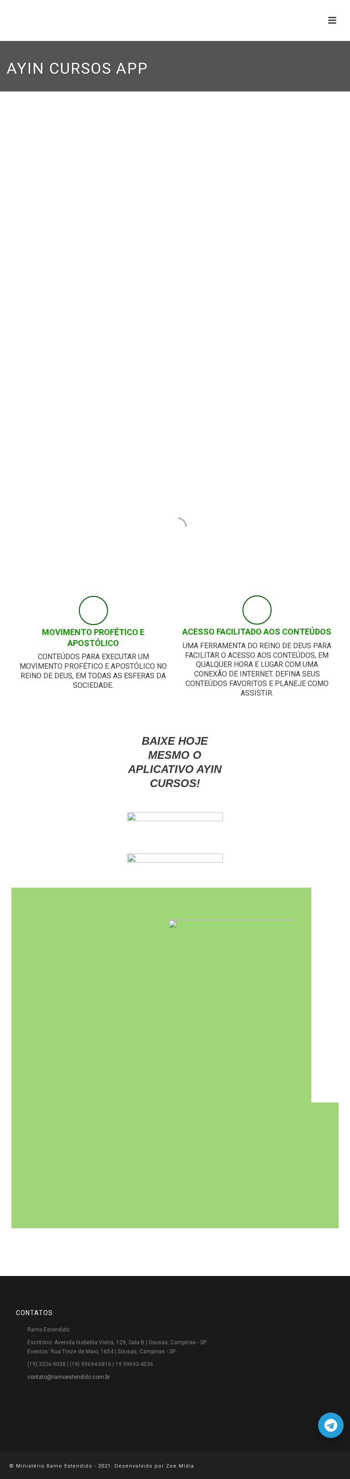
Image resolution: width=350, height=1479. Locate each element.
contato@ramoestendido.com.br (68, 1377)
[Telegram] (331, 1425)
